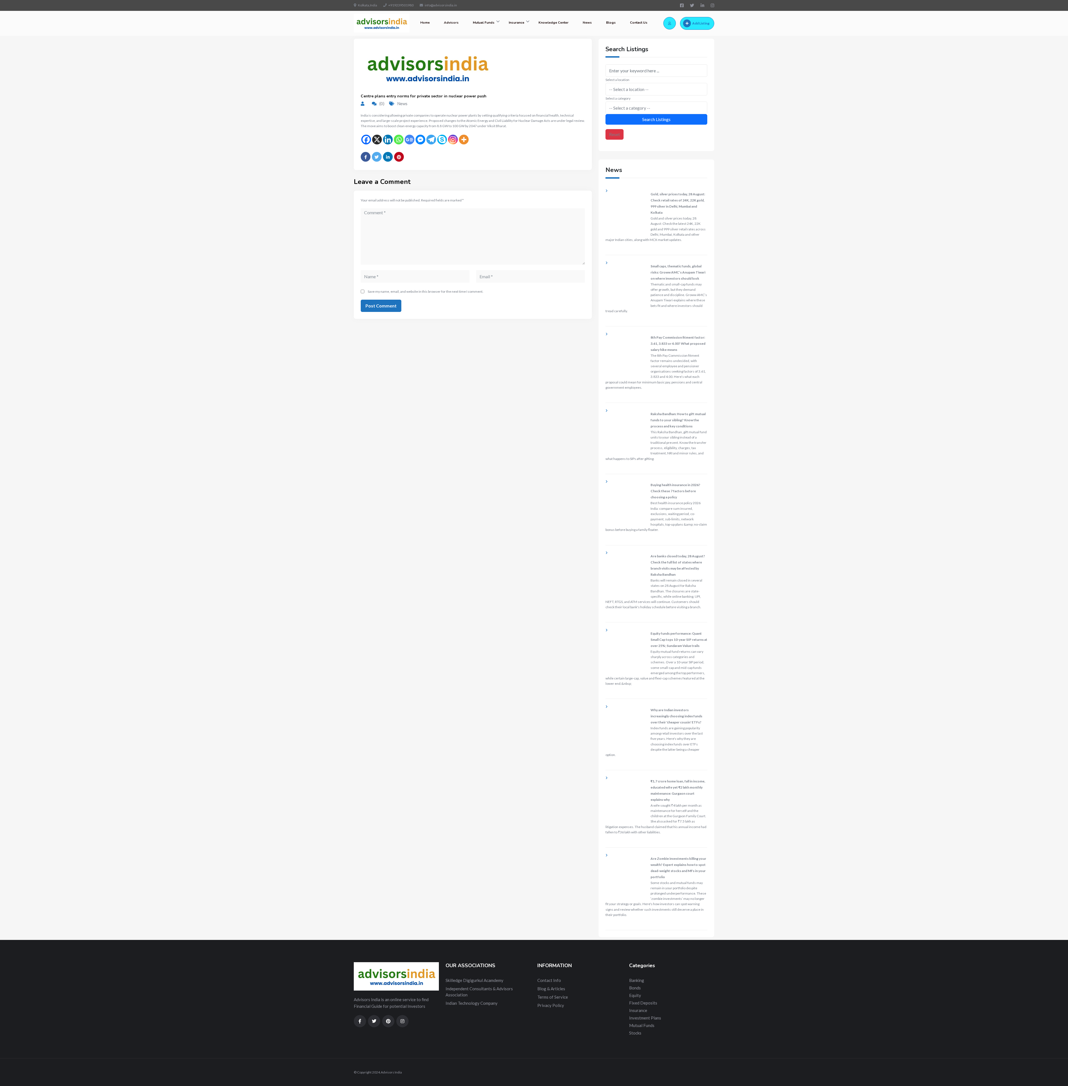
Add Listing (700, 23)
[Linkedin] (388, 139)
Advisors (451, 22)
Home (425, 22)
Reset (614, 134)
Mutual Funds (484, 22)
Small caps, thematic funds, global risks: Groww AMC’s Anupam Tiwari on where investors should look (678, 272)
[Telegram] (431, 139)
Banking (636, 980)
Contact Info (549, 980)
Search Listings (656, 119)
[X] (377, 139)
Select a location (617, 80)
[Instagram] (453, 139)
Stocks (635, 1032)
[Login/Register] (669, 23)
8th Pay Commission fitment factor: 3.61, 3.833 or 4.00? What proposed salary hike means (678, 343)
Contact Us (638, 22)
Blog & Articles (551, 988)
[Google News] (409, 139)
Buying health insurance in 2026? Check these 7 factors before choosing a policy (675, 491)
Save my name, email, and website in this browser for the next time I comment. (425, 291)
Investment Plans (645, 1017)
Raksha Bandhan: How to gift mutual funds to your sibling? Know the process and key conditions (678, 420)
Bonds (635, 987)
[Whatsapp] (399, 139)
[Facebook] (366, 139)
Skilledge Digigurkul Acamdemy (474, 980)
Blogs (611, 22)
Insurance (516, 22)
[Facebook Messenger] (420, 139)
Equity (635, 995)
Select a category (618, 98)
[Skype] (442, 139)
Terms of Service (552, 996)
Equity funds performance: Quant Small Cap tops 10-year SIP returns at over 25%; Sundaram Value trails (679, 639)
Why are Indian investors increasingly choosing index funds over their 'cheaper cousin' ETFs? (676, 716)
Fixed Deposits (643, 1002)
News (587, 22)
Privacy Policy (550, 1005)
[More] (464, 139)
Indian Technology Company (472, 1003)
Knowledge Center (553, 22)
